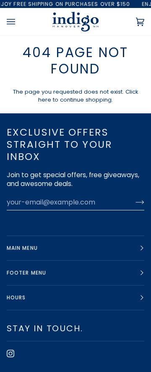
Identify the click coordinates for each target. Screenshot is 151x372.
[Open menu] (19, 21)
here (44, 100)
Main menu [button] (22, 247)
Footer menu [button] (26, 272)
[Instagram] (10, 353)
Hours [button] (16, 297)
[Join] (133, 202)
